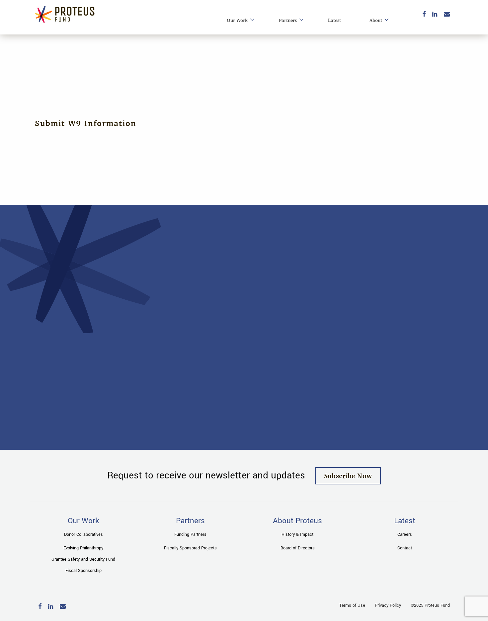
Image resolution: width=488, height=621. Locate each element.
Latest (334, 20)
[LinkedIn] (435, 14)
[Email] (447, 14)
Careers (404, 534)
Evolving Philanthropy (83, 548)
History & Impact (297, 534)
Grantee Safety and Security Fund (83, 559)
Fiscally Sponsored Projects (190, 548)
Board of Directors (298, 548)
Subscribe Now (348, 475)
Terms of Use (352, 605)
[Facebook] (424, 14)
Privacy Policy (388, 605)
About (375, 20)
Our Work (237, 20)
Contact (404, 548)
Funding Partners (190, 534)
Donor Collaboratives (83, 534)
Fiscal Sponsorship (83, 571)
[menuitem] (238, 20)
